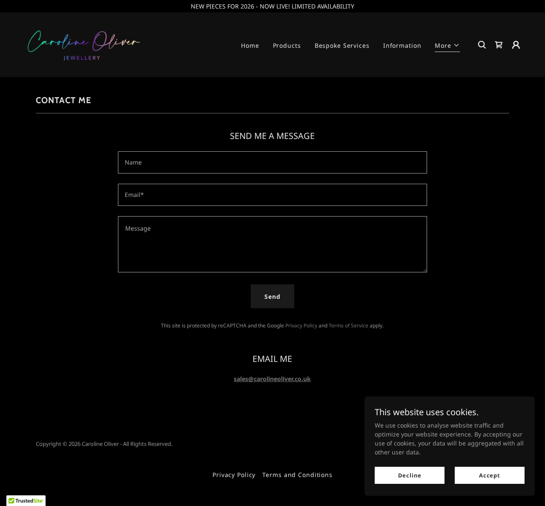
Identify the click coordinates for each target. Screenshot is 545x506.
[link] (84, 44)
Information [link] (402, 45)
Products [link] (287, 45)
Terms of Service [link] (348, 325)
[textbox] (272, 162)
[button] (447, 46)
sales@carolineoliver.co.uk (272, 379)
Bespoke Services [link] (342, 45)
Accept (489, 475)
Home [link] (250, 45)
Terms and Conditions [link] (297, 475)
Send (272, 296)
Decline (410, 475)
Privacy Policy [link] (301, 325)
